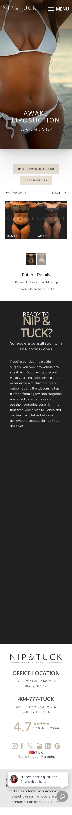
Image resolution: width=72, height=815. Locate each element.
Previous (19, 192)
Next (56, 192)
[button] (51, 9)
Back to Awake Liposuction (36, 168)
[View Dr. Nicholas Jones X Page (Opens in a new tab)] (30, 747)
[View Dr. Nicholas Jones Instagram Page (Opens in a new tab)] (15, 747)
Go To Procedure (36, 180)
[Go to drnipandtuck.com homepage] (19, 9)
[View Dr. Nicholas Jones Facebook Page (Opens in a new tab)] (22, 747)
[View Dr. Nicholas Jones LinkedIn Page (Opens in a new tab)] (48, 747)
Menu (62, 9)
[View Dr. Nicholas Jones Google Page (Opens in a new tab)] (57, 747)
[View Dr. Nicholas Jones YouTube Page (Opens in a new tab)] (39, 747)
